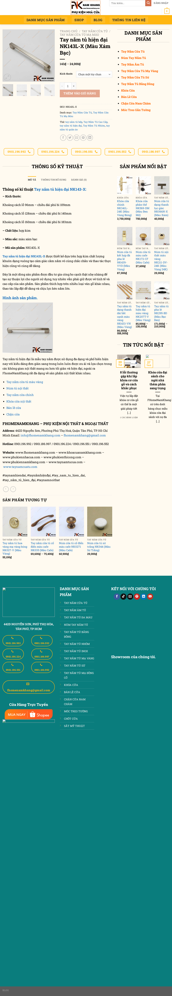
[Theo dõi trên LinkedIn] (143, 597)
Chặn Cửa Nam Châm (136, 103)
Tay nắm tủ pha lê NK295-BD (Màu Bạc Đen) (161, 313)
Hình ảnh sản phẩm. (20, 297)
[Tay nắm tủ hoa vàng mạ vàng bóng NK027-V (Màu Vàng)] (15, 522)
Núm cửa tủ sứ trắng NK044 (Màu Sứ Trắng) (99, 546)
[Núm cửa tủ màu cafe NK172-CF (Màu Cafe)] (143, 236)
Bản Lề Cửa (129, 97)
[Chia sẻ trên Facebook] (63, 138)
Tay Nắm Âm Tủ (132, 64)
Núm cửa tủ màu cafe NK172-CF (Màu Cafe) (143, 257)
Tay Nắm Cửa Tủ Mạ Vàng (139, 71)
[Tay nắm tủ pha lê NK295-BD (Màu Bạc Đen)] (161, 290)
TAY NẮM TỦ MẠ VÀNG (79, 658)
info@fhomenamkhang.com (40, 435)
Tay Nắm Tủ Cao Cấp (95, 121)
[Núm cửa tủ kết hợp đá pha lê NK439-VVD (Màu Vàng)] (124, 236)
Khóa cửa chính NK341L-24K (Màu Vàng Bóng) (124, 208)
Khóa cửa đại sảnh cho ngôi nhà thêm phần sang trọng (157, 380)
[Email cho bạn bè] (77, 138)
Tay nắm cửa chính (20, 395)
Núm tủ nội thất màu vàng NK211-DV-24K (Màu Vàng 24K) (161, 260)
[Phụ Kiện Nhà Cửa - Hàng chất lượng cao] (86, 7)
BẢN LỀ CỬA (72, 692)
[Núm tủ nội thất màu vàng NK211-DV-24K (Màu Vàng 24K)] (161, 236)
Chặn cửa (13, 414)
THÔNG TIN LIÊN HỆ (129, 20)
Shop (79, 20)
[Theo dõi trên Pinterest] (137, 597)
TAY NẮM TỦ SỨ (74, 665)
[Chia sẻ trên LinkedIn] (90, 138)
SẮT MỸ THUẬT (74, 726)
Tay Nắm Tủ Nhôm (94, 125)
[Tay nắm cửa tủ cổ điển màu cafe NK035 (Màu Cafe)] (43, 522)
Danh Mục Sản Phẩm (46, 20)
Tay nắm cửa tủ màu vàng (24, 382)
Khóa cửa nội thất (18, 401)
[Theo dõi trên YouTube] (150, 597)
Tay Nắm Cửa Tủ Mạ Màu (79, 35)
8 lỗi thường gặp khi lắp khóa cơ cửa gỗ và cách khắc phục (129, 380)
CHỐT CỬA (71, 718)
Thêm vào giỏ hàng (79, 93)
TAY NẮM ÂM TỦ (75, 610)
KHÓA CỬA (71, 685)
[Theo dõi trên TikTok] (123, 597)
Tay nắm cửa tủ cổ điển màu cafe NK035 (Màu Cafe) (42, 546)
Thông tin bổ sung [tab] (53, 179)
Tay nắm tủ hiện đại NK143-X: (60, 189)
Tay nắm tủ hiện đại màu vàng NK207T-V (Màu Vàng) (143, 313)
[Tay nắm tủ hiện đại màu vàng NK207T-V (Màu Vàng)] (143, 290)
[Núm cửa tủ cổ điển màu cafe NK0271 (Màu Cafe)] (71, 522)
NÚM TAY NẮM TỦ (76, 624)
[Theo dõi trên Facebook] (117, 597)
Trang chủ (68, 31)
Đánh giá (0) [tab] (79, 179)
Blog (98, 20)
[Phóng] (7, 77)
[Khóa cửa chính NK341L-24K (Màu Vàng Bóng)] (124, 185)
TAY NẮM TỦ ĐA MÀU (78, 617)
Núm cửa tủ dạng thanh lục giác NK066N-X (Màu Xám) (161, 208)
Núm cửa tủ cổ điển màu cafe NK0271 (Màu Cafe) (71, 546)
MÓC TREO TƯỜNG (76, 711)
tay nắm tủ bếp (73, 121)
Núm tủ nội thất (17, 388)
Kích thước (66, 74)
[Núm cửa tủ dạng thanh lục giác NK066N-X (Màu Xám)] (161, 185)
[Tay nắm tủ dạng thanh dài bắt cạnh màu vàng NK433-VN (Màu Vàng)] (124, 290)
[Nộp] (148, 3)
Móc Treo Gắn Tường (135, 110)
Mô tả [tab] (32, 179)
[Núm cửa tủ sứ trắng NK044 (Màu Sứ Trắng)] (99, 522)
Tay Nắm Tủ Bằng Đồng (137, 84)
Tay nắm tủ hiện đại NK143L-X (24, 256)
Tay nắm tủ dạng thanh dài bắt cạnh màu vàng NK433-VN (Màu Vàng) (124, 317)
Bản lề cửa (13, 408)
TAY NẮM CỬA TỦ (75, 603)
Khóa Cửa (128, 90)
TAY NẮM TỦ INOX (76, 651)
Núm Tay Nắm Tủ (133, 58)
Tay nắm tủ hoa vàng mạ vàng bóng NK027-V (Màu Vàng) (15, 548)
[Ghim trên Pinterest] (83, 138)
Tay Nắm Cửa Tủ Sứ (135, 77)
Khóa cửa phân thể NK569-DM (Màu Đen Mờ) (142, 208)
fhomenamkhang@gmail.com (85, 435)
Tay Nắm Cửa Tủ (95, 31)
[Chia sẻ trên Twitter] (70, 138)
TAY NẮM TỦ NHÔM (77, 644)
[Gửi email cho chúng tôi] (130, 597)
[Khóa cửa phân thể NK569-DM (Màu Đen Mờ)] (143, 185)
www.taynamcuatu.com (20, 467)
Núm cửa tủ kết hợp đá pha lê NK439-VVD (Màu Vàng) (124, 260)
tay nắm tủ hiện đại (71, 125)
